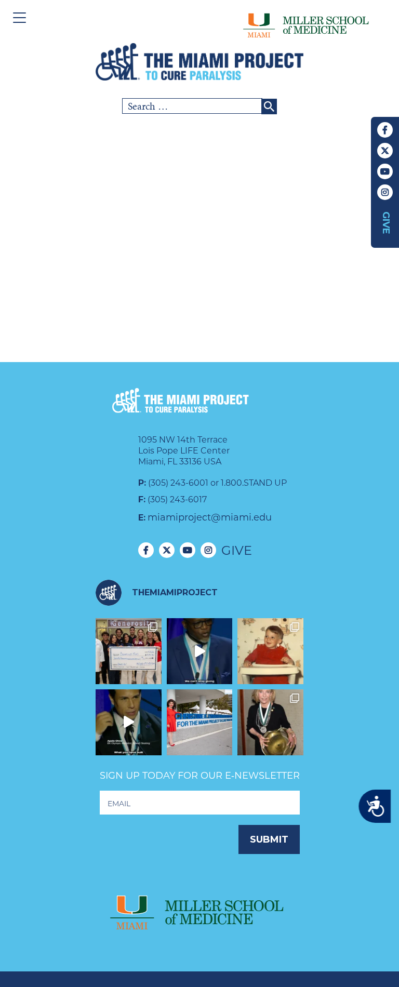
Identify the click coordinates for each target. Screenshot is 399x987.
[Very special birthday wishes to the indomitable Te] (270, 722)
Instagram (385, 192)
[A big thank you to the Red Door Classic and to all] (129, 651)
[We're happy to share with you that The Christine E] (200, 722)
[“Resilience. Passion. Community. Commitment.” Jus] (129, 722)
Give (386, 222)
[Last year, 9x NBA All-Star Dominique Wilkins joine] (200, 651)
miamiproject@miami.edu (210, 517)
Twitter (385, 150)
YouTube (385, 171)
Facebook (385, 130)
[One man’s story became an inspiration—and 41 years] (270, 651)
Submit (269, 839)
